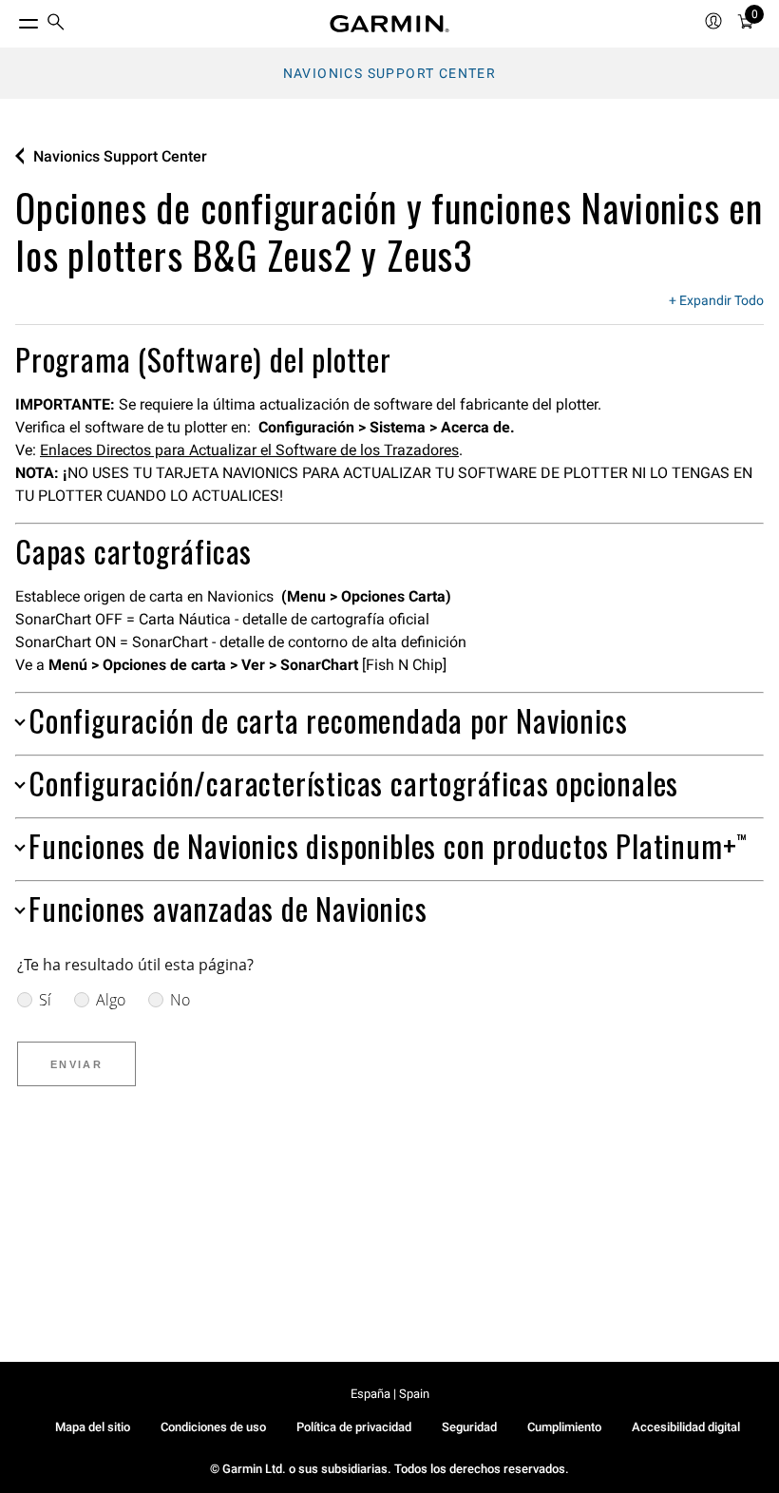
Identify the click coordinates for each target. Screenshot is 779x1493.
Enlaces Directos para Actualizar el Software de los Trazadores (249, 450)
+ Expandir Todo (716, 301)
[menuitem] (56, 24)
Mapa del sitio (92, 1427)
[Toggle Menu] (11, 19)
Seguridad (469, 1427)
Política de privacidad (353, 1427)
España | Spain (390, 1394)
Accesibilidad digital (686, 1427)
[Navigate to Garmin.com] (389, 24)
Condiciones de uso (213, 1427)
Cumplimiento (564, 1427)
